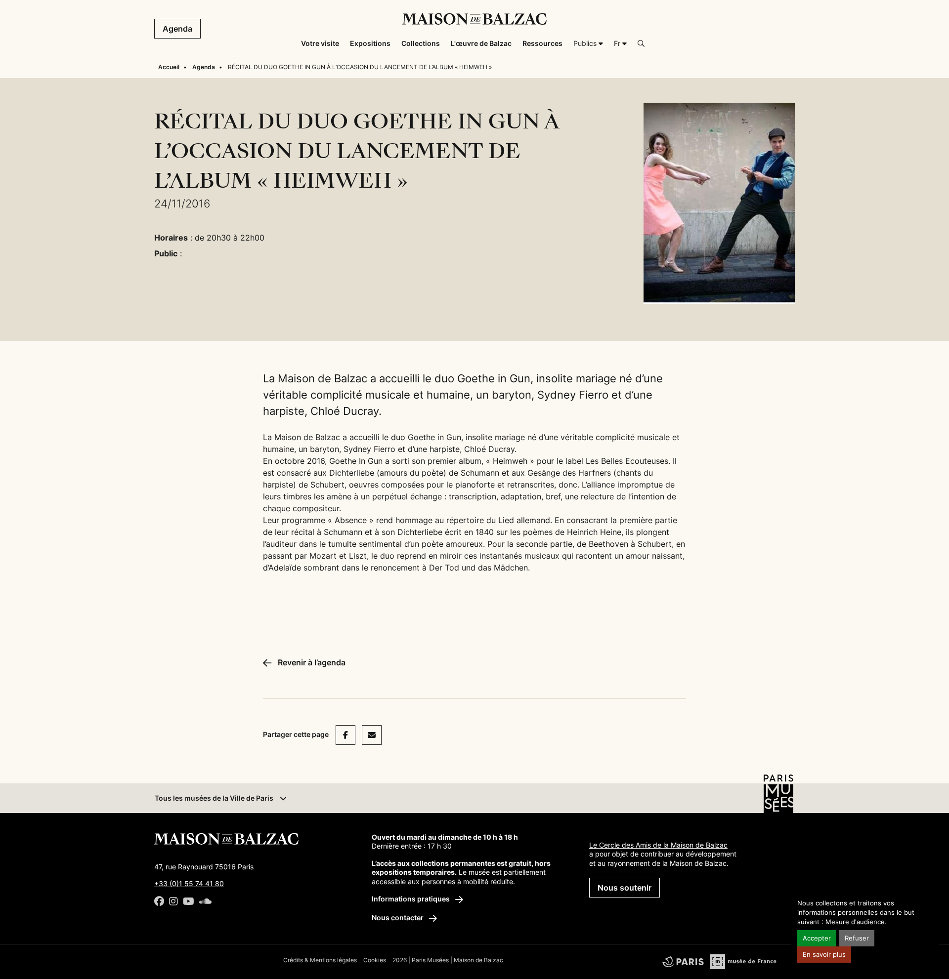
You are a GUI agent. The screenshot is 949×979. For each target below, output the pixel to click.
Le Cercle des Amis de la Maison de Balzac (658, 845)
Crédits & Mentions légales (320, 960)
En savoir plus (824, 954)
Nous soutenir (624, 888)
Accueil (168, 67)
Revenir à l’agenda (310, 662)
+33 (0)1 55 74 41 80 (189, 883)
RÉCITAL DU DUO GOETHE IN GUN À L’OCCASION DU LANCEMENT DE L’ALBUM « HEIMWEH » (360, 67)
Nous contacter (398, 917)
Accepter (817, 938)
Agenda (177, 29)
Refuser (857, 938)
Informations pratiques (411, 899)
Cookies (374, 960)
